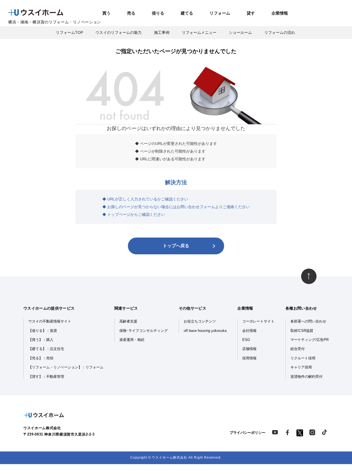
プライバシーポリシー (247, 433)
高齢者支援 (128, 321)
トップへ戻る (176, 245)
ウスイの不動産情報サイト (49, 321)
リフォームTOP (69, 32)
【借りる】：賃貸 (42, 331)
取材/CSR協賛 (301, 331)
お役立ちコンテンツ (200, 321)
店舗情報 (249, 349)
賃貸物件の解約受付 (306, 377)
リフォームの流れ (279, 32)
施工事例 (161, 32)
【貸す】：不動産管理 (46, 377)
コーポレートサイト (258, 321)
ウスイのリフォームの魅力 (118, 32)
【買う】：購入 (40, 340)
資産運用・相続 (131, 340)
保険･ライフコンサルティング (143, 331)
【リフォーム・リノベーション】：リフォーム (65, 367)
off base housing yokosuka (205, 331)
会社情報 (249, 331)
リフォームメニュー (199, 32)
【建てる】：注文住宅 (46, 349)
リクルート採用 (302, 358)
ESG (246, 340)
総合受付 (297, 349)
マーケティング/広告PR (309, 340)
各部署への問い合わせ (308, 321)
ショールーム (240, 32)
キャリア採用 (301, 367)
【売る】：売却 (40, 358)
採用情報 (249, 358)
